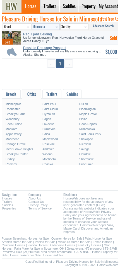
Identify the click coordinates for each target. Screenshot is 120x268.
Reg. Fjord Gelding (37, 34)
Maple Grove (88, 114)
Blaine (83, 119)
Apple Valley (14, 134)
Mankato (11, 129)
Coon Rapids (88, 124)
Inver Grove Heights (19, 149)
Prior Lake (86, 164)
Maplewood (50, 139)
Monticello (49, 159)
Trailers (7, 201)
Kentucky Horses (89, 245)
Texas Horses (102, 241)
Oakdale (85, 154)
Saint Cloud (50, 109)
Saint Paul (49, 104)
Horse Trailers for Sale (25, 255)
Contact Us (36, 201)
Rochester (13, 109)
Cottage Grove (16, 144)
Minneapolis (13, 104)
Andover (48, 149)
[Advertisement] (60, 78)
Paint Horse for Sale (98, 238)
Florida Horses (38, 245)
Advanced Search (103, 25)
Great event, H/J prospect (84, 248)
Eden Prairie (14, 124)
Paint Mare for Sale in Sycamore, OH (39, 248)
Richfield (85, 144)
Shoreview (86, 159)
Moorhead (12, 139)
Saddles (7, 205)
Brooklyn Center (17, 154)
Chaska (47, 164)
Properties (9, 208)
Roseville (48, 144)
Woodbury (13, 119)
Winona (47, 154)
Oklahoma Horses (62, 245)
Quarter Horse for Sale (66, 238)
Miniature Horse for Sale (74, 241)
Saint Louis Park (90, 134)
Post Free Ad (109, 19)
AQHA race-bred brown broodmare (48, 252)
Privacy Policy (38, 205)
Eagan (46, 119)
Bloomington (87, 109)
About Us (34, 198)
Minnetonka (87, 129)
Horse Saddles (53, 255)
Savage (84, 149)
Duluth (83, 104)
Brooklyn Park (15, 114)
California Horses (13, 245)
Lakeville (48, 124)
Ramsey (11, 164)
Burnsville (49, 129)
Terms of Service (40, 208)
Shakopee (86, 139)
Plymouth (48, 114)
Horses (7, 198)
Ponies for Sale (45, 241)
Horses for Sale (38, 238)
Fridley (10, 159)
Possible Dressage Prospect (44, 48)
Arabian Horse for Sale (17, 241)
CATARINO (82, 252)
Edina (46, 134)
